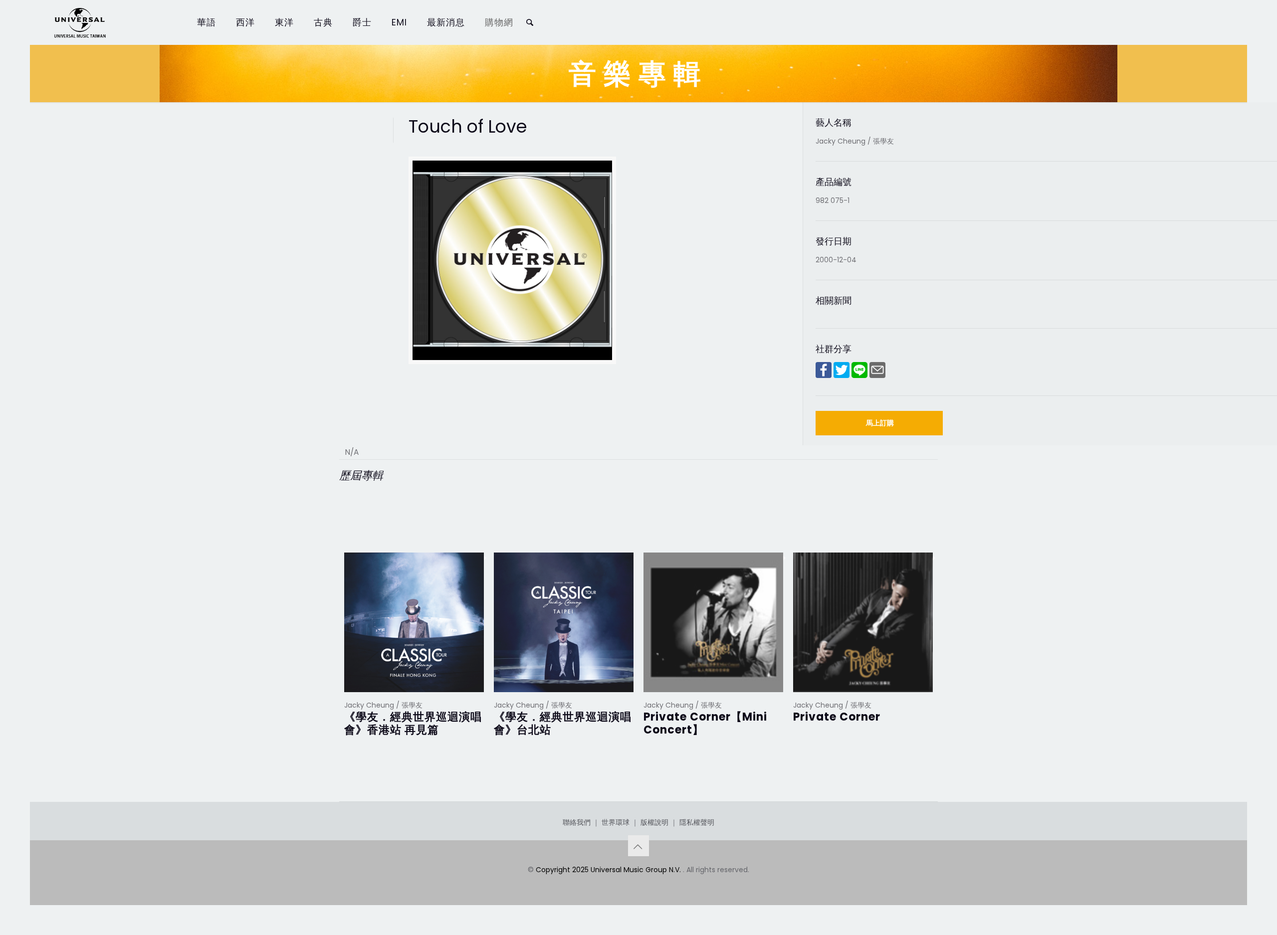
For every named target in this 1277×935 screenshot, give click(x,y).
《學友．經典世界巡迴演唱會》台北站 (563, 723)
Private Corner (836, 717)
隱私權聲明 (696, 822)
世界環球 (616, 822)
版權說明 (654, 822)
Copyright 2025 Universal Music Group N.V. (609, 870)
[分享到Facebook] (824, 375)
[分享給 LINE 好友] (859, 375)
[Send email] (877, 375)
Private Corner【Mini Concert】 (705, 723)
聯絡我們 (577, 822)
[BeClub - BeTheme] (79, 22)
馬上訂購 (880, 423)
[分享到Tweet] (842, 375)
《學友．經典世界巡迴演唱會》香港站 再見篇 (413, 723)
